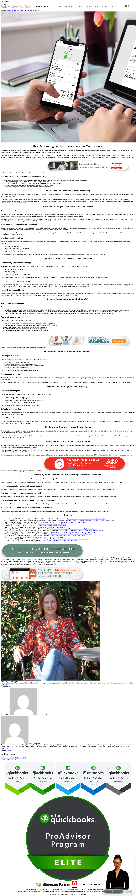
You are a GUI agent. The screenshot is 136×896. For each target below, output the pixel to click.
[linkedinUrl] (9, 687)
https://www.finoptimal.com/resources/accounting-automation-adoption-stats (70, 534)
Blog (97, 6)
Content (8, 750)
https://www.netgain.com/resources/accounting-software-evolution (58, 540)
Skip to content (5, 1)
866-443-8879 (115, 6)
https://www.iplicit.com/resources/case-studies (52, 525)
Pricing (104, 6)
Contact (89, 6)
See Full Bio (4, 685)
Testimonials (68, 6)
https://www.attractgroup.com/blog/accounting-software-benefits (86, 519)
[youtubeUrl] (7, 687)
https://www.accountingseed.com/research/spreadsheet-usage (71, 539)
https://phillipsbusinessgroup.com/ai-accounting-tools (89, 530)
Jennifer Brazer (34, 10)
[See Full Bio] (9, 685)
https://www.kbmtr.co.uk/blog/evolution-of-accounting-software (66, 535)
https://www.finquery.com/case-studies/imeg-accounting (69, 522)
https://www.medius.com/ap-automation (53, 527)
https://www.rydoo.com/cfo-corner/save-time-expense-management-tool (75, 532)
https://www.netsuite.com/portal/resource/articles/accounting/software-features (73, 529)
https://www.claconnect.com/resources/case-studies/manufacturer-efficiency (92, 520)
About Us (79, 6)
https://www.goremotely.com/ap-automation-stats (52, 524)
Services (58, 6)
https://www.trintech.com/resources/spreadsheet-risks (51, 537)
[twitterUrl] (3, 687)
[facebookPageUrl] (2, 687)
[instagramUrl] (5, 687)
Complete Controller (105, 455)
